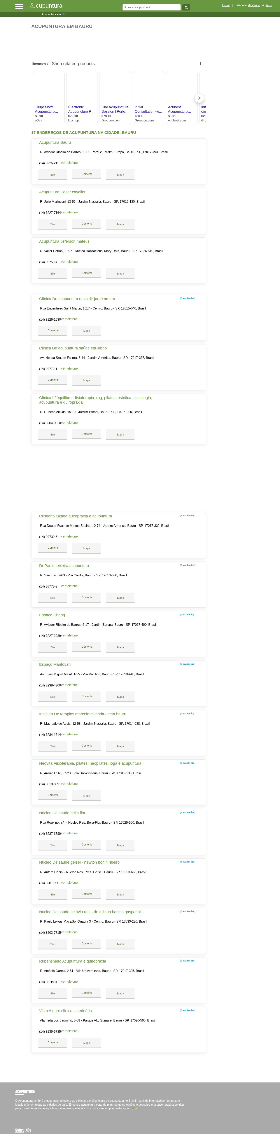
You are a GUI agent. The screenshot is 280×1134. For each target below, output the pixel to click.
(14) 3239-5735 (50, 1031)
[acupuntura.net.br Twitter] (18, 1112)
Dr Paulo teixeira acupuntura (64, 566)
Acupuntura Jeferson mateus (64, 241)
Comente (87, 174)
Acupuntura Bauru (55, 142)
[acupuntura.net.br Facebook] (16, 1112)
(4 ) (187, 812)
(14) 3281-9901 (50, 883)
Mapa (120, 174)
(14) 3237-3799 (50, 833)
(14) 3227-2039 (50, 636)
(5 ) (187, 664)
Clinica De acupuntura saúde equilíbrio (73, 348)
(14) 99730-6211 (50, 537)
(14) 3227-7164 (50, 212)
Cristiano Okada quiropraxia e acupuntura (75, 516)
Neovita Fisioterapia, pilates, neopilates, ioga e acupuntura (90, 763)
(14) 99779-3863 (51, 586)
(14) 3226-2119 (49, 163)
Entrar (226, 5)
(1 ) (186, 614)
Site (52, 174)
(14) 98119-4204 (50, 982)
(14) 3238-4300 (50, 685)
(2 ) (187, 515)
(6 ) (187, 298)
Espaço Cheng (52, 615)
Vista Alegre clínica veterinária (65, 1011)
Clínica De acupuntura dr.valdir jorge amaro (77, 299)
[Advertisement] (119, 43)
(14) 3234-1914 (50, 734)
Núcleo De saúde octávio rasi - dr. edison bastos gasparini (90, 912)
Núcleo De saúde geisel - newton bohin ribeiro (79, 862)
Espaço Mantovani (55, 664)
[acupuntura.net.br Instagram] (20, 1112)
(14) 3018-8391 (50, 784)
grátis (268, 5)
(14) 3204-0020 (50, 423)
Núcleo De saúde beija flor (62, 813)
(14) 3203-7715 (50, 932)
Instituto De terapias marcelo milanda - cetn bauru (82, 714)
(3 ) (187, 565)
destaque (254, 5)
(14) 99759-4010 (51, 262)
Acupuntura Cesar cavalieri (62, 192)
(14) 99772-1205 (51, 369)
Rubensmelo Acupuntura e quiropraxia (72, 961)
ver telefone (69, 162)
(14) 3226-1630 (50, 319)
